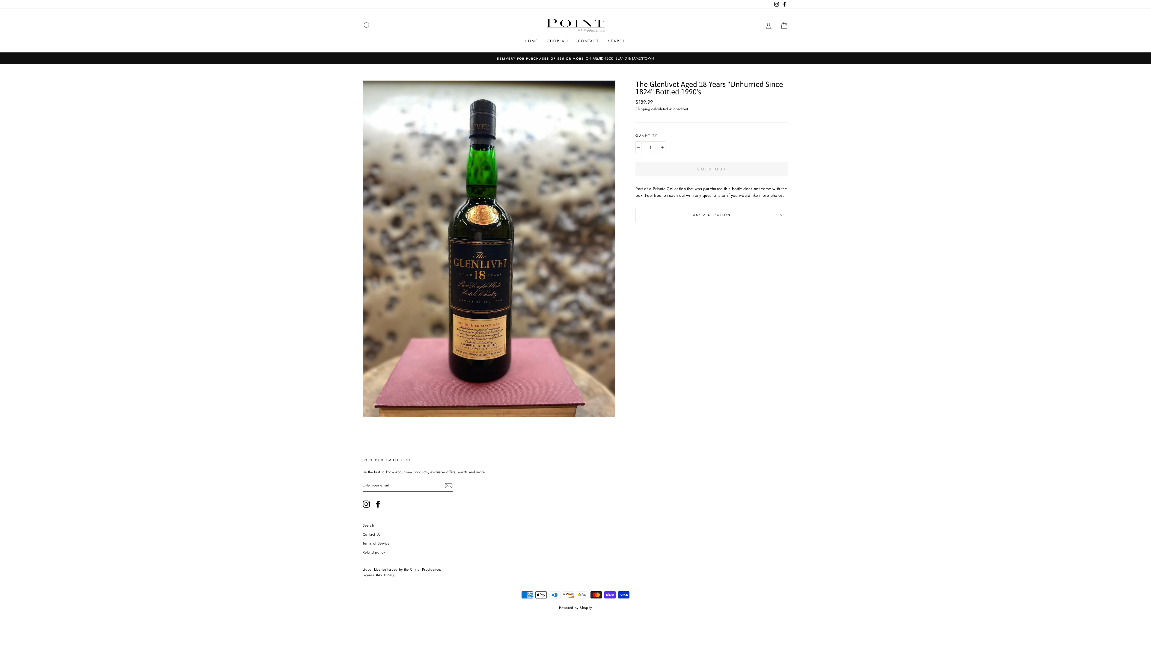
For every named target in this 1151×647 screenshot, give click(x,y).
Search (617, 41)
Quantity (646, 135)
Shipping (642, 108)
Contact (588, 41)
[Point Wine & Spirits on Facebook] (378, 504)
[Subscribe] (449, 485)
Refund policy (374, 552)
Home (531, 41)
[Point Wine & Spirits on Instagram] (366, 504)
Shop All (558, 41)
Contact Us (371, 534)
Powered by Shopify (575, 607)
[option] (575, 58)
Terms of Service (376, 543)
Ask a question (712, 215)
